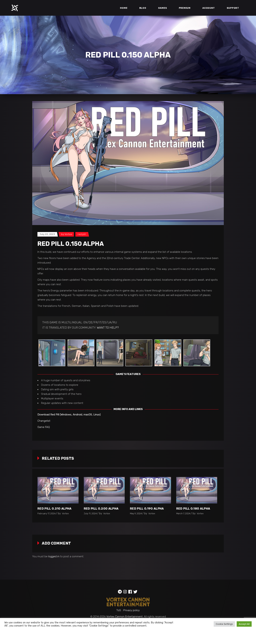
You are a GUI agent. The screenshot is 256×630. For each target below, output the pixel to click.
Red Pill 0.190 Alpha (147, 508)
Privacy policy (131, 610)
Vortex (68, 234)
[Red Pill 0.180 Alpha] (196, 490)
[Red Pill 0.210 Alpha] (58, 490)
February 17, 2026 (46, 513)
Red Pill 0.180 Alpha (193, 508)
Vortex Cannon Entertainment (124, 616)
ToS (118, 610)
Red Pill (82, 234)
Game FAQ (43, 427)
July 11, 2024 (90, 513)
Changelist (43, 420)
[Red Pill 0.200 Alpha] (104, 490)
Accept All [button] (244, 624)
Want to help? (108, 327)
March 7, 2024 (183, 513)
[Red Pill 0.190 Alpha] (150, 490)
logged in (53, 556)
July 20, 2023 (47, 234)
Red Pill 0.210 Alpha (54, 508)
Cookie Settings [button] (224, 624)
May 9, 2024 (136, 513)
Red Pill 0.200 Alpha (101, 508)
